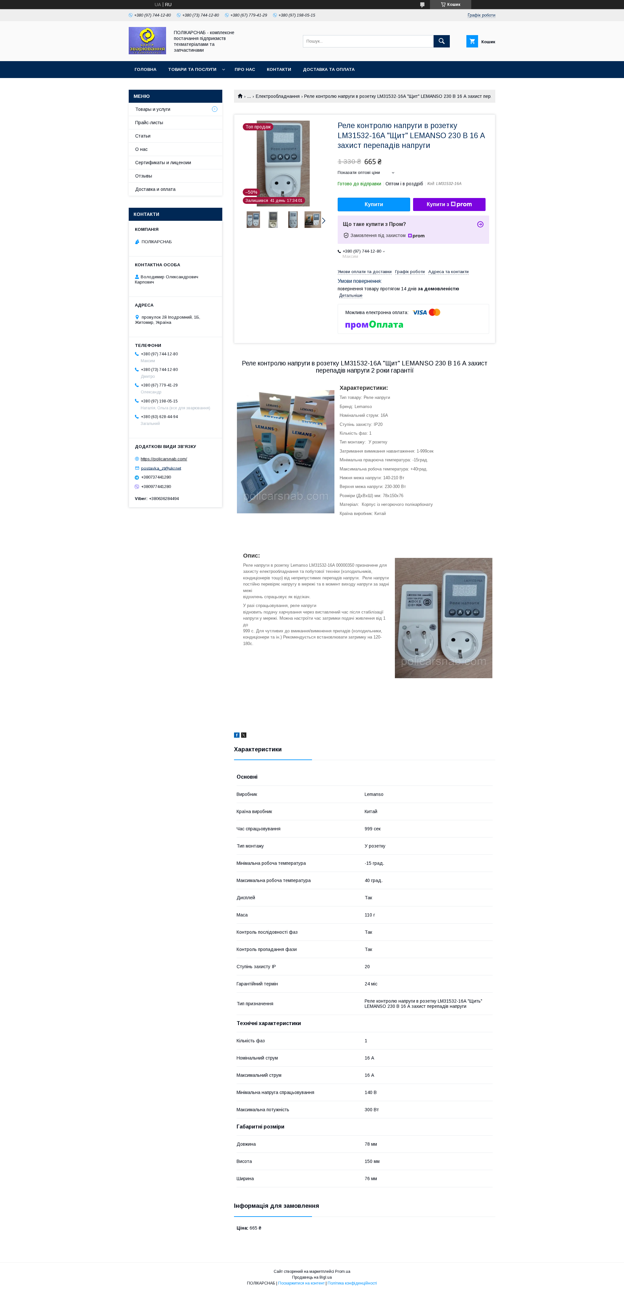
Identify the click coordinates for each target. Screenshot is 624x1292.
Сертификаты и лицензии (163, 162)
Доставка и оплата (155, 189)
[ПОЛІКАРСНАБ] (147, 52)
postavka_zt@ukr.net (161, 468)
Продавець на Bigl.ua (312, 1277)
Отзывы (143, 175)
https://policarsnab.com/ (164, 458)
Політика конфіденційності (352, 1283)
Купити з (438, 204)
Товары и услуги (152, 109)
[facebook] (237, 736)
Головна (145, 69)
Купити (374, 204)
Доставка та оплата (329, 69)
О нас (141, 149)
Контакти (279, 69)
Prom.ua (342, 1271)
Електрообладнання (278, 96)
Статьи (142, 135)
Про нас (245, 69)
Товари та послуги (192, 69)
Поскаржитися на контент (301, 1283)
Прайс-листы (149, 122)
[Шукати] (442, 41)
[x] (243, 736)
